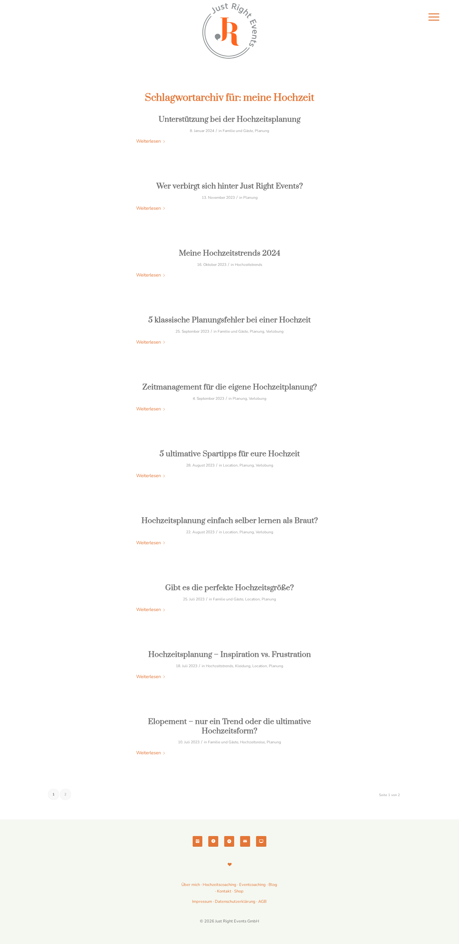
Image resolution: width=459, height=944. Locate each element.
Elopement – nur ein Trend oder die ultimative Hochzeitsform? (229, 726)
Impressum (202, 901)
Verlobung (275, 331)
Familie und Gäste (238, 130)
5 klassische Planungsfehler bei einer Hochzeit (229, 320)
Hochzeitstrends (248, 264)
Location (230, 465)
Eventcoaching (252, 885)
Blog (273, 885)
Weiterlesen (148, 141)
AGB (262, 901)
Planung (262, 130)
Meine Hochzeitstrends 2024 (229, 253)
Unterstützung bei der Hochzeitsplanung (229, 119)
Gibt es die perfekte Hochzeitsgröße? (229, 588)
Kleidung (242, 665)
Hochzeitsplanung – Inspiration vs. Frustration (229, 654)
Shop (239, 891)
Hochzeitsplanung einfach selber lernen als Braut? (229, 521)
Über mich (190, 885)
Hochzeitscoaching (220, 885)
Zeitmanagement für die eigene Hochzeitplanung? (229, 387)
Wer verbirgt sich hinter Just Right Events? (229, 186)
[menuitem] (433, 17)
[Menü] (433, 17)
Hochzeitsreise (252, 742)
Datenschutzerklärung (235, 901)
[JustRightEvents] (229, 31)
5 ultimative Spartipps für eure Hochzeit (230, 454)
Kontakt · (225, 891)
